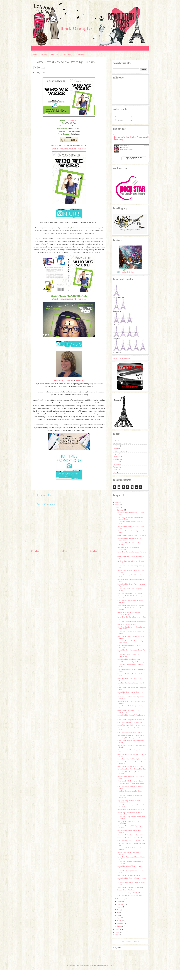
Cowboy (116, 446)
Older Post (93, 551)
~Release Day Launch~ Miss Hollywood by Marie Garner (130, 642)
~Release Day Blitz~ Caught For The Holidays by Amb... (131, 716)
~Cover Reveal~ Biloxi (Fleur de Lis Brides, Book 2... (130, 674)
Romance (116, 464)
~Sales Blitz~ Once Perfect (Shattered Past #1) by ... (131, 684)
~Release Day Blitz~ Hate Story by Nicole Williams (129, 543)
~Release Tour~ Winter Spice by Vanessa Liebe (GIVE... (131, 632)
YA (114, 472)
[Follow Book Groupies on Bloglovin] (123, 427)
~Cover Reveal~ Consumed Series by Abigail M (131, 535)
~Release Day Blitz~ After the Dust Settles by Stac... (130, 527)
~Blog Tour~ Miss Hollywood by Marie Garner (131, 622)
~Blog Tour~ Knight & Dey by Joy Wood (129, 895)
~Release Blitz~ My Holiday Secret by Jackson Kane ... (131, 580)
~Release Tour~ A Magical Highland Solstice (130, 893)
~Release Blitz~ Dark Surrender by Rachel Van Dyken (131, 651)
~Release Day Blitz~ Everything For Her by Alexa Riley (130, 539)
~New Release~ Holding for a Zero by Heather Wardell (131, 670)
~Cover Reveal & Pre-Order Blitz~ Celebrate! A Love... (131, 755)
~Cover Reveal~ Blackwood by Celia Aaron (130, 766)
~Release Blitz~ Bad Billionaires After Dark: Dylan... (130, 522)
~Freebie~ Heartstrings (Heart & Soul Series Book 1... (130, 576)
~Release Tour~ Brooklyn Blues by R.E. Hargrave (129, 853)
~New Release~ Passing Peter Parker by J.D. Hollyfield (130, 646)
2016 (117, 507)
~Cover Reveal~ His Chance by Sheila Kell (130, 887)
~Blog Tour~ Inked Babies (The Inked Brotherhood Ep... (128, 801)
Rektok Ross (124, 147)
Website (80, 380)
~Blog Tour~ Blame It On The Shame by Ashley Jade (131, 844)
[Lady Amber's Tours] (130, 268)
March (119, 921)
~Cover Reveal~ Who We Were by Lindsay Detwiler (130, 609)
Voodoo (116, 470)
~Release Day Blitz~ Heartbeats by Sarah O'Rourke (129, 831)
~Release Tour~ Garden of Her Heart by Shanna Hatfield (131, 746)
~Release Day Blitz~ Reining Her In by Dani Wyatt (130, 513)
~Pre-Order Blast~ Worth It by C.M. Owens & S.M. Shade (131, 562)
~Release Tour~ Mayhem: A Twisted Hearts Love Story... (130, 862)
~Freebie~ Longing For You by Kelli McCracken (128, 548)
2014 (117, 932)
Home (35, 54)
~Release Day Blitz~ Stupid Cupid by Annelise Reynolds (131, 585)
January (119, 926)
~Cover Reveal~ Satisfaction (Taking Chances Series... (130, 557)
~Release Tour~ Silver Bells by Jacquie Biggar (131, 725)
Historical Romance (119, 451)
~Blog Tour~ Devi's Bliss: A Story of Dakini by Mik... (131, 751)
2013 (117, 935)
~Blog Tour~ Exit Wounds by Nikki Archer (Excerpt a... (130, 601)
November (120, 899)
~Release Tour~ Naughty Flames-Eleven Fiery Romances (131, 817)
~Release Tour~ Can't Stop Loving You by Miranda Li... (129, 813)
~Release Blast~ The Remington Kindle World (131, 809)
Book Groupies (76, 28)
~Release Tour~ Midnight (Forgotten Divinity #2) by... (130, 571)
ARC (115, 441)
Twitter (69, 380)
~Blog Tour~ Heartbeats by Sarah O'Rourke (130, 722)
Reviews (44, 54)
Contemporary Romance (121, 443)
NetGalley (116, 459)
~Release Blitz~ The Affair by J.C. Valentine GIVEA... (130, 665)
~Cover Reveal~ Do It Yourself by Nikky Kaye (131, 605)
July (118, 910)
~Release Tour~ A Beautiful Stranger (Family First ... (130, 566)
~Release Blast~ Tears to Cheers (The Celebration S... (128, 655)
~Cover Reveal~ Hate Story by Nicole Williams (131, 835)
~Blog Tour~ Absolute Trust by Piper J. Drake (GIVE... (131, 532)
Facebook (59, 380)
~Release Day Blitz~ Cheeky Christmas (128, 659)
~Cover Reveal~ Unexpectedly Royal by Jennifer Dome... (129, 711)
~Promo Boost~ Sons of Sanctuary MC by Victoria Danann (129, 613)
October (119, 901)
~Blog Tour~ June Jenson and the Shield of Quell (130, 729)
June (118, 912)
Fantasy (115, 448)
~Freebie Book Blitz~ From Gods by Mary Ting (131, 769)
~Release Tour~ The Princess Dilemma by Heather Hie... (129, 796)
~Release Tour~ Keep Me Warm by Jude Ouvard (131, 759)
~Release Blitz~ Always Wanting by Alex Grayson (129, 867)
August (119, 907)
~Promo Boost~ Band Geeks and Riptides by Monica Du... (130, 697)
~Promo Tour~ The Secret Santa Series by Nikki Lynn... (131, 618)
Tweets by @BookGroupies (121, 358)
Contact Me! (66, 54)
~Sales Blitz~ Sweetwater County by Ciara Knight (129, 679)
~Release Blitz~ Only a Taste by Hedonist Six (130, 784)
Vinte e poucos (109, 965)
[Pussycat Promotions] (130, 270)
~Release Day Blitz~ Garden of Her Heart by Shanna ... (130, 777)
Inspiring (116, 454)
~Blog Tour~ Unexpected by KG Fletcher (129, 593)
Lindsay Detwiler (72, 120)
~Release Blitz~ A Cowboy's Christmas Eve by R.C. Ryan (131, 805)
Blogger (136, 942)
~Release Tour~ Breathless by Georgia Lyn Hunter (130, 589)
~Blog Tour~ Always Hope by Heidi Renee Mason (130, 787)
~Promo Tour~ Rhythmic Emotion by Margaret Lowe (131, 553)
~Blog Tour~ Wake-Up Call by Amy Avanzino (131, 840)
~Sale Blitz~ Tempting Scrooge (126, 624)
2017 (117, 505)
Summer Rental (124, 145)
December (120, 510)
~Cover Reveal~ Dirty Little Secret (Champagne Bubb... (131, 688)
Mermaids (116, 456)
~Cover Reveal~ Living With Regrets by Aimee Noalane (131, 827)
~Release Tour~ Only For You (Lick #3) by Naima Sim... (130, 707)
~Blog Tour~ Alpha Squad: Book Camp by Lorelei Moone (130, 518)
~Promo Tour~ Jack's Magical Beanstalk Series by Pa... (131, 858)
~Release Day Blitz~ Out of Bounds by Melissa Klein (131, 883)
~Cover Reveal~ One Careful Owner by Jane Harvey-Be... (130, 762)
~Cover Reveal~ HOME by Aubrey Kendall (130, 781)
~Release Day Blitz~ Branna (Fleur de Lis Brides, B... (129, 772)
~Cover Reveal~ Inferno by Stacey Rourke (130, 838)
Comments (119, 120)
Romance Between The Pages (126, 890)
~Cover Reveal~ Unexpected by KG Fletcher (130, 720)
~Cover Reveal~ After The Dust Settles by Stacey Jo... (129, 597)
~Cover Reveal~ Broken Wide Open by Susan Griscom (131, 637)
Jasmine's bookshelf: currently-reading (132, 138)
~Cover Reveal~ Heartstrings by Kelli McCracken (128, 822)
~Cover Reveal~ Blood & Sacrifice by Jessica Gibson (130, 741)
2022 (117, 502)
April (118, 918)
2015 (117, 929)
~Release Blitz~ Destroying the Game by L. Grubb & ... (130, 693)
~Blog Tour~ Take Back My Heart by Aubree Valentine (130, 848)
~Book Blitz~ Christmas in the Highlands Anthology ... (129, 792)
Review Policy (80, 54)
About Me (54, 54)
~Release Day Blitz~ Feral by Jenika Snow (129, 738)
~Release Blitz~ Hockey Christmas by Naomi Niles (130, 871)
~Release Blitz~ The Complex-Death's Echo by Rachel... (131, 702)
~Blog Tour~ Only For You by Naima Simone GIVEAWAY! (131, 628)
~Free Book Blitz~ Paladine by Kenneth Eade (130, 735)
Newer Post (35, 551)
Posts (118, 117)
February (120, 923)
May (118, 915)
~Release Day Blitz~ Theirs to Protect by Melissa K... (131, 879)
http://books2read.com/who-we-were (69, 148)
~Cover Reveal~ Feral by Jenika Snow (128, 875)
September (120, 904)
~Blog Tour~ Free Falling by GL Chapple (129, 732)
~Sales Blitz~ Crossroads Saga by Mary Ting (130, 662)
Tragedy (116, 467)
